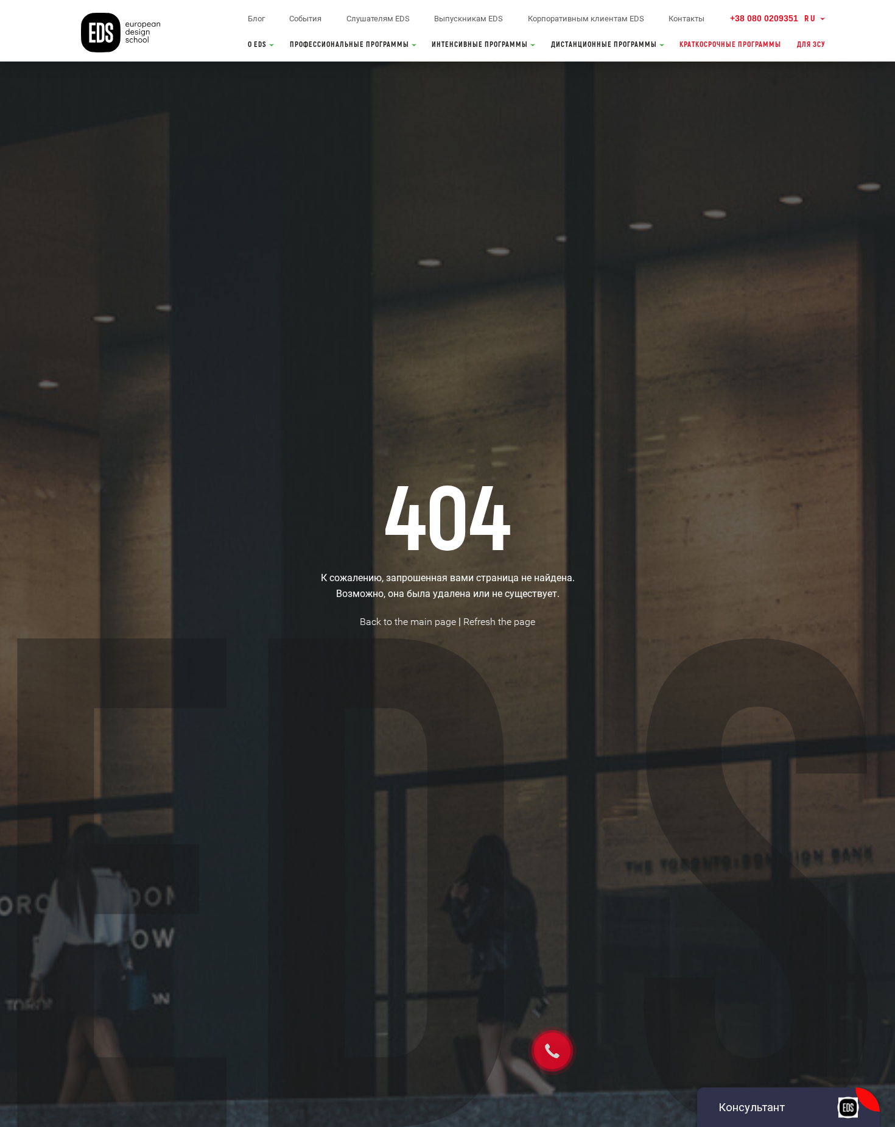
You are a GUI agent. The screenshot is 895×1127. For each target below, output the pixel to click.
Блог (256, 18)
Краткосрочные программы (730, 44)
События (305, 18)
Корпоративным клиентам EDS (586, 18)
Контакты (686, 18)
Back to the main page (408, 621)
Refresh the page (499, 621)
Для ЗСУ (811, 44)
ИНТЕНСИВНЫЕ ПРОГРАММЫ (481, 44)
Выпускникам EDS (468, 18)
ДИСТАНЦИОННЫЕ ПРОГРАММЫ (605, 44)
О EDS (258, 44)
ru (810, 18)
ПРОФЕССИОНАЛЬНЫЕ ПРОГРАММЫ (350, 44)
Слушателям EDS (378, 18)
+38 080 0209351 (764, 18)
